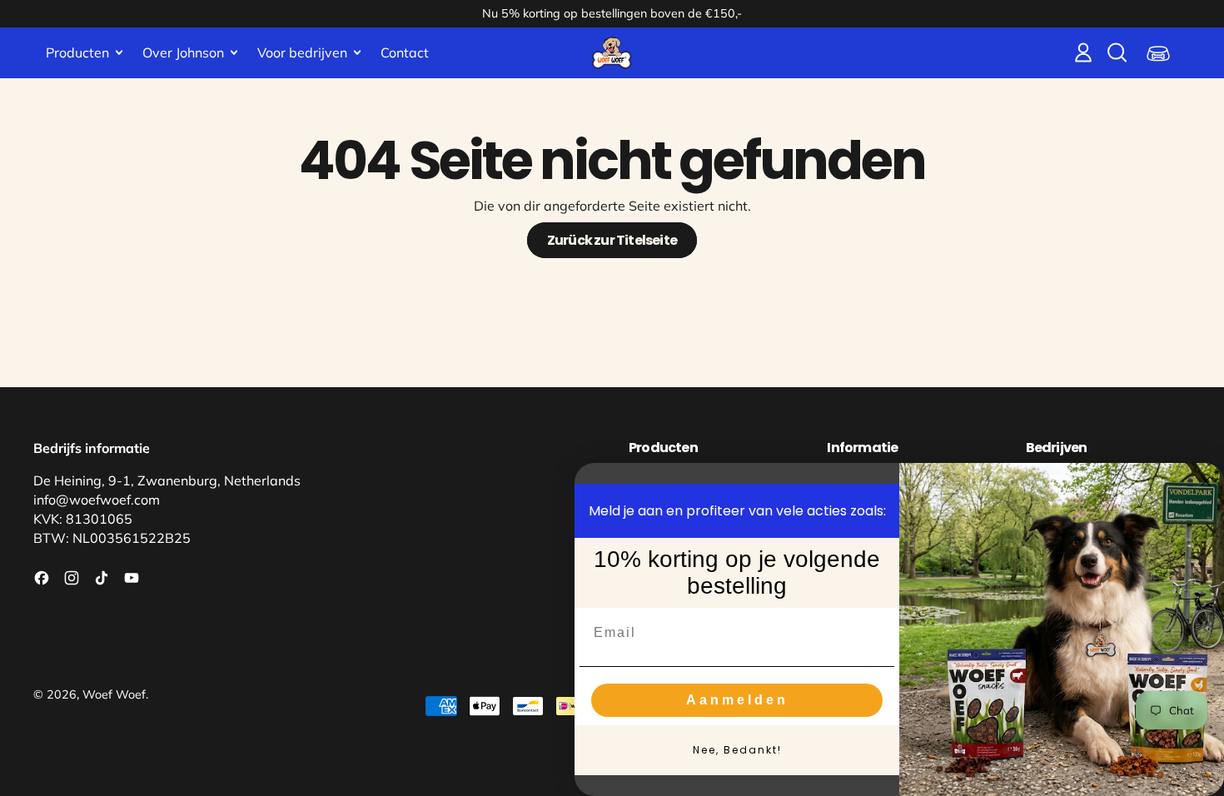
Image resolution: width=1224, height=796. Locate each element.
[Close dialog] (1206, 481)
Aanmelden (737, 700)
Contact (405, 52)
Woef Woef (114, 694)
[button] (1116, 52)
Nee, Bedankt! (737, 750)
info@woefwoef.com (96, 499)
